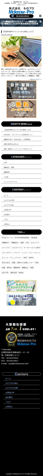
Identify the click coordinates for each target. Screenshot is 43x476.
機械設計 (25, 267)
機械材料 (7, 172)
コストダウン (7, 253)
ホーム (6, 195)
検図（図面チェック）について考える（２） (18, 149)
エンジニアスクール (10, 182)
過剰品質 (13, 272)
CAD (5, 162)
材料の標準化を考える (11, 144)
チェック (5, 258)
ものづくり (35, 243)
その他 (6, 177)
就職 (13, 262)
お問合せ (7, 224)
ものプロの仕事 (9, 200)
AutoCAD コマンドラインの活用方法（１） (18, 134)
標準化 (9, 267)
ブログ (6, 219)
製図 (32, 267)
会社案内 (7, 214)
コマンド (17, 253)
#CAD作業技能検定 (22, 238)
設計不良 (5, 272)
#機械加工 (5, 243)
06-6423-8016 (22, 16)
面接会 (21, 272)
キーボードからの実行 (32, 248)
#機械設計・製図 (17, 243)
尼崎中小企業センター (25, 262)
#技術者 (34, 238)
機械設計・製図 (9, 167)
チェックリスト (16, 258)
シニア (24, 253)
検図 (3, 267)
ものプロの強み (9, 205)
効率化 (31, 258)
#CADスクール (7, 238)
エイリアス (6, 248)
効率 (25, 258)
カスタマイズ (17, 248)
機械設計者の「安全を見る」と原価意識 (17, 139)
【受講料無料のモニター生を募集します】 (18, 130)
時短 (37, 262)
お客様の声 (7, 210)
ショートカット (34, 253)
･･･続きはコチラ (33, 79)
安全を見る (6, 262)
